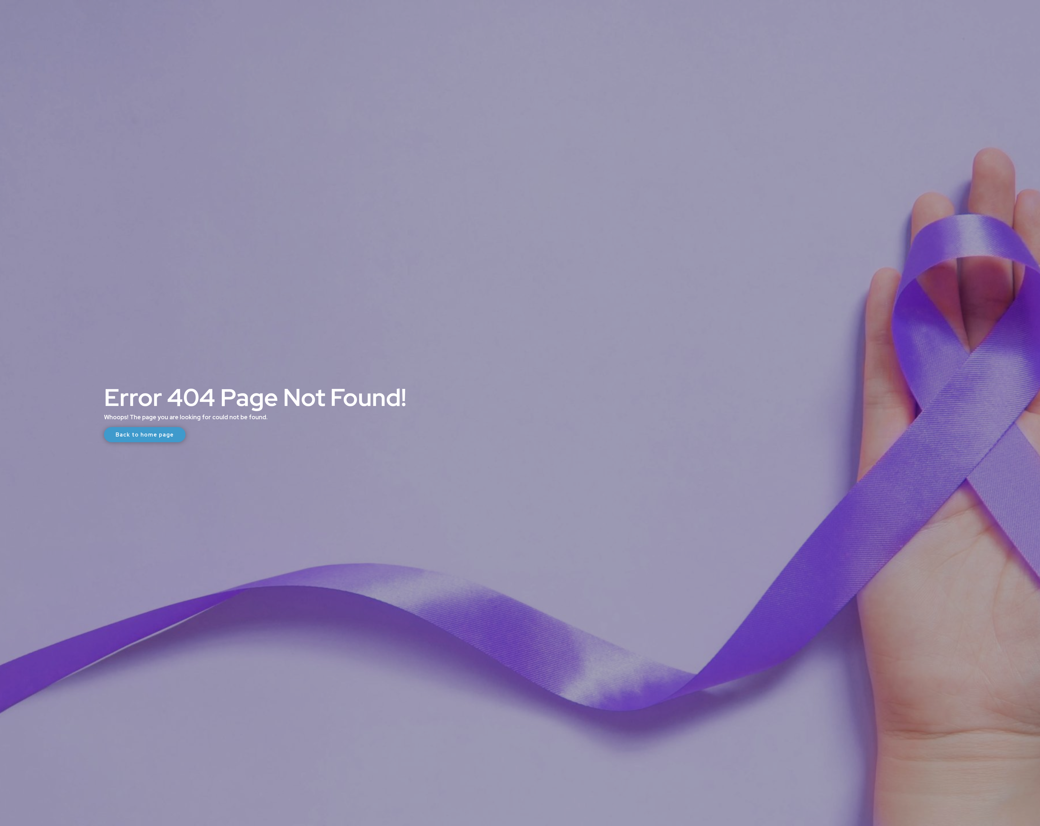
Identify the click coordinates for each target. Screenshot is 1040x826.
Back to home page (145, 434)
